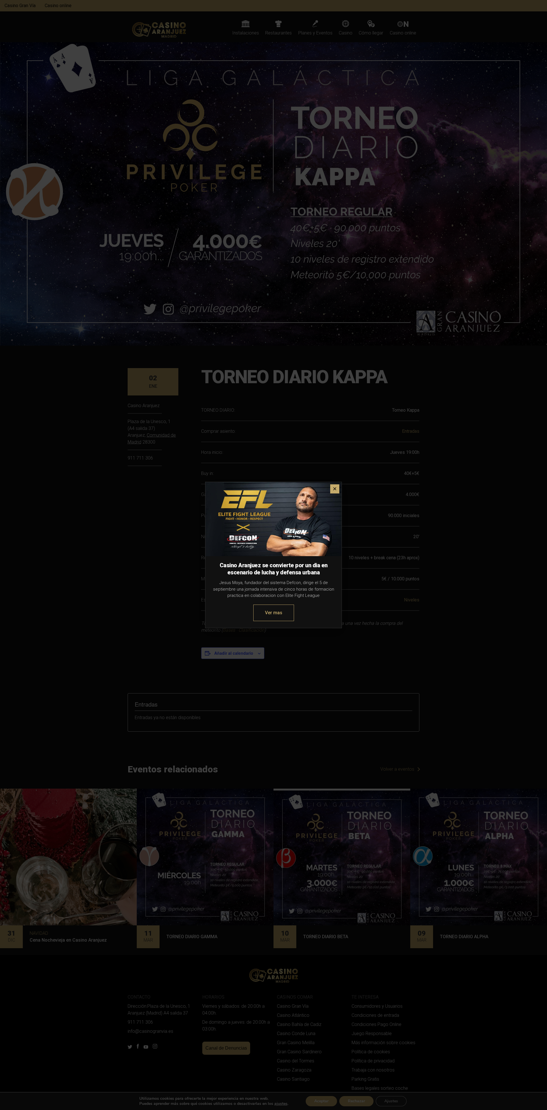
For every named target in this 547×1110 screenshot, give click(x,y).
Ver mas (273, 612)
